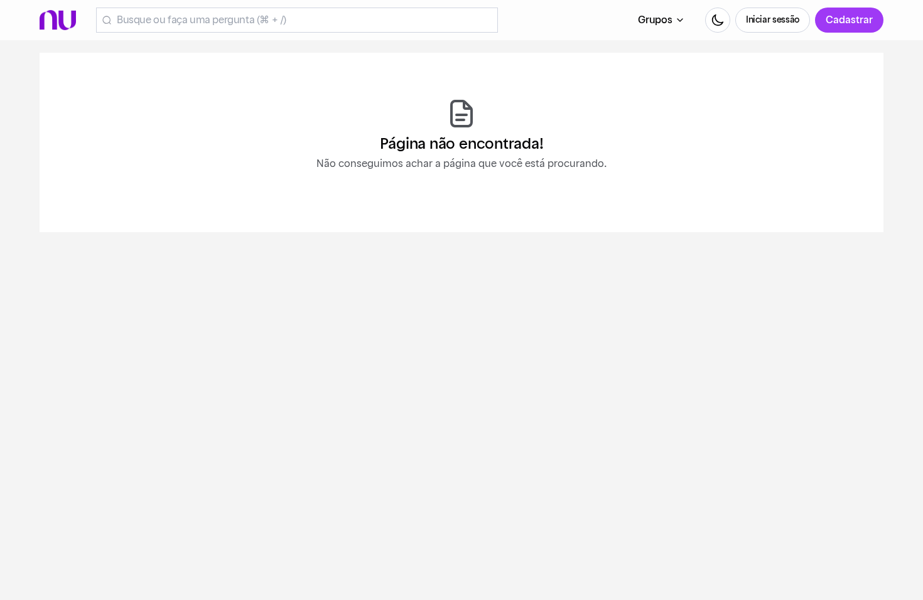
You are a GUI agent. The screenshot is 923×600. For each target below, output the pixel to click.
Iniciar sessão (772, 20)
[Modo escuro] (717, 20)
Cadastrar (849, 20)
